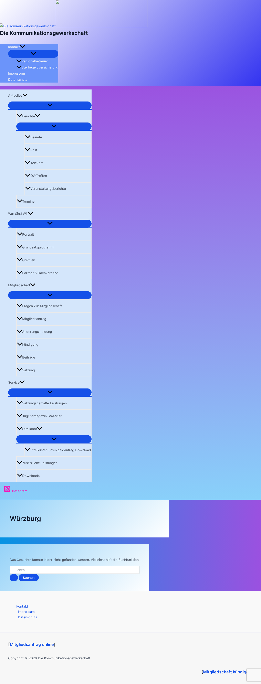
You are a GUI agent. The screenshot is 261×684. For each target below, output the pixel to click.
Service (14, 382)
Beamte (36, 137)
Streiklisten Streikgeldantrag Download (60, 450)
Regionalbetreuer (35, 61)
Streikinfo (29, 429)
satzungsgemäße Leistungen (44, 403)
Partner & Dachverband (40, 273)
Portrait (28, 234)
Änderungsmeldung (37, 332)
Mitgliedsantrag (34, 319)
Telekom (36, 163)
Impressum (16, 73)
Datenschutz (18, 79)
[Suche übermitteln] (14, 577)
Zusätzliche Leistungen (40, 463)
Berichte (28, 116)
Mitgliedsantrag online (32, 644)
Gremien (28, 260)
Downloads (31, 476)
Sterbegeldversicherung (40, 67)
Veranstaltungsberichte (48, 188)
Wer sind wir (18, 214)
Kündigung (30, 344)
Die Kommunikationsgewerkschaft (44, 33)
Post (33, 150)
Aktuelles (15, 95)
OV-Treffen (38, 176)
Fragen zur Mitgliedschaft (42, 306)
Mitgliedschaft (19, 285)
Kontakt (14, 47)
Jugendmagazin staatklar (42, 416)
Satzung (28, 370)
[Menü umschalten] (33, 54)
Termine (28, 201)
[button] (22, 47)
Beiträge (28, 357)
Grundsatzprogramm (38, 247)
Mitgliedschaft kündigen (227, 672)
